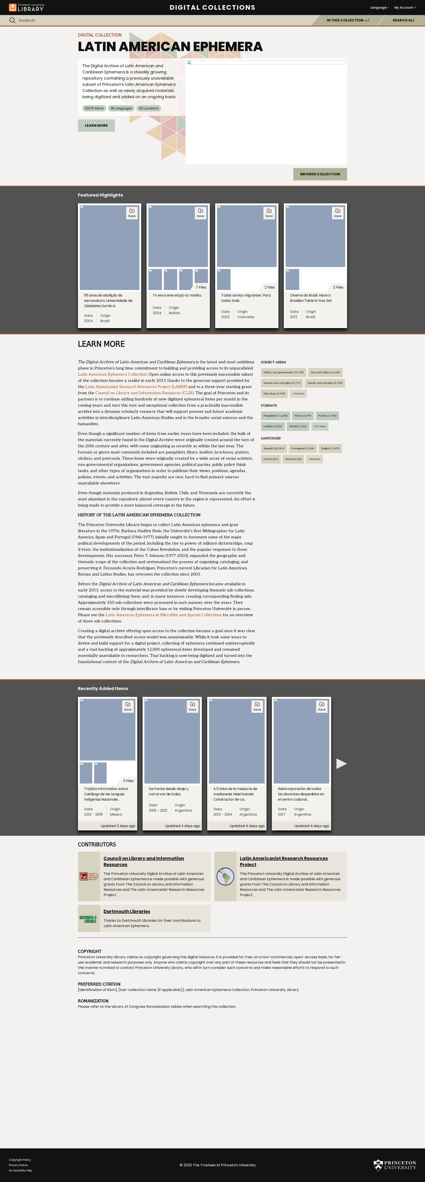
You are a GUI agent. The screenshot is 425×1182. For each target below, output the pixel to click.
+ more (298, 393)
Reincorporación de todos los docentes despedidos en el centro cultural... (301, 794)
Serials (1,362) (298, 426)
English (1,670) (330, 448)
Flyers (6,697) (303, 415)
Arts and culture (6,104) (325, 372)
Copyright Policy (20, 1160)
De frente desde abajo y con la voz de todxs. (169, 791)
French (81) (271, 459)
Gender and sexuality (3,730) (324, 383)
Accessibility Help (20, 1170)
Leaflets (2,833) (273, 426)
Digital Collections (213, 7)
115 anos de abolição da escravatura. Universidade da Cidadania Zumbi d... (108, 300)
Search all (403, 20)
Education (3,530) (274, 393)
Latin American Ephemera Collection (112, 374)
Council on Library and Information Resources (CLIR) (144, 393)
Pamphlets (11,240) (276, 415)
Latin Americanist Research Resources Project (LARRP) (136, 386)
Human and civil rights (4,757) (282, 383)
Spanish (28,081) (274, 448)
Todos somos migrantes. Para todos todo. (245, 298)
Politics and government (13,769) (284, 372)
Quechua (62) (293, 459)
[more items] (341, 763)
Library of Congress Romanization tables (147, 1006)
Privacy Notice (18, 1165)
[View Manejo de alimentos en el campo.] (266, 111)
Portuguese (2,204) (303, 448)
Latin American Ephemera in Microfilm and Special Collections (164, 615)
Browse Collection (320, 174)
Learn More (96, 125)
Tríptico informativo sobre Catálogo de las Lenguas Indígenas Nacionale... (106, 794)
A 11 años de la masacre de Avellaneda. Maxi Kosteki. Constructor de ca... (235, 794)
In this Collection (345, 20)
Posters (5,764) (327, 415)
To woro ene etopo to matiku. (177, 295)
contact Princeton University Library (151, 967)
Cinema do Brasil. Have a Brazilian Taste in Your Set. (311, 298)
